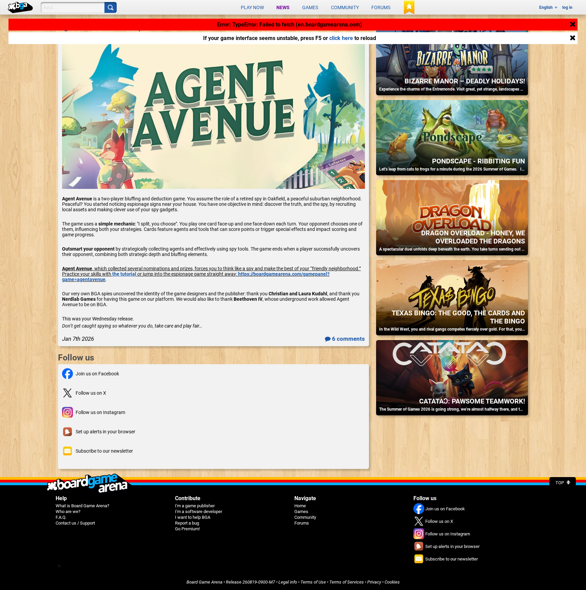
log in (567, 7)
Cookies (392, 582)
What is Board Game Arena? (82, 505)
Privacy (374, 582)
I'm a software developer (198, 511)
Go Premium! (187, 528)
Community (345, 7)
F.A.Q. (61, 517)
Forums (380, 7)
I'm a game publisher (195, 505)
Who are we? (68, 511)
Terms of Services (346, 582)
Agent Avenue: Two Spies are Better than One (144, 27)
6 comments (348, 338)
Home (300, 505)
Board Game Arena (204, 582)
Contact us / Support (75, 523)
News (283, 7)
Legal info (287, 582)
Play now (252, 7)
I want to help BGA (192, 517)
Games (310, 7)
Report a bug (187, 523)
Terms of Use (313, 582)
